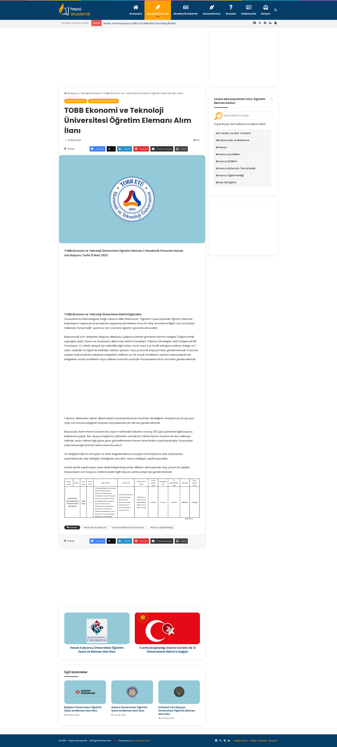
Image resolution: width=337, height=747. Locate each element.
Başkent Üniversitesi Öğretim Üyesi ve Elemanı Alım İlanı (83, 709)
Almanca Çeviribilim (228, 154)
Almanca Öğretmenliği (161, 527)
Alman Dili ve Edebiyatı (95, 527)
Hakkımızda (240, 740)
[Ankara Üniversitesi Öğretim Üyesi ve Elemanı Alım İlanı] (132, 692)
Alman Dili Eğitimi (226, 182)
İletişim (273, 740)
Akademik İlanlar (91, 93)
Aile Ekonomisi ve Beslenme (232, 140)
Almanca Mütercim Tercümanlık (128, 527)
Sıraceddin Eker (141, 740)
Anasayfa (73, 93)
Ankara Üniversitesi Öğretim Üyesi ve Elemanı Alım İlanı (129, 709)
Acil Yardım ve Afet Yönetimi (233, 133)
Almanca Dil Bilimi (226, 161)
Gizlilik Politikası (258, 740)
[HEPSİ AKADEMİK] (74, 9)
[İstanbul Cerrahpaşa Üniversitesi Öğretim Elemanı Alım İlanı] (179, 692)
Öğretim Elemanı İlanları (103, 101)
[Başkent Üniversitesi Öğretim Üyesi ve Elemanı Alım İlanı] (85, 692)
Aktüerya (221, 147)
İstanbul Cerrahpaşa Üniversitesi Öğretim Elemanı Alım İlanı (176, 711)
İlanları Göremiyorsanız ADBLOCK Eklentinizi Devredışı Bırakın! (139, 23)
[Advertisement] (132, 56)
